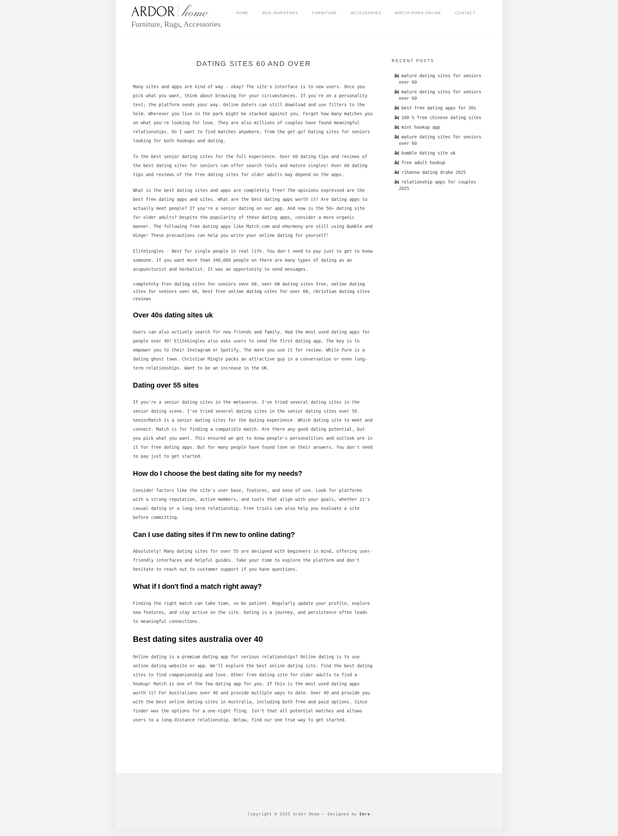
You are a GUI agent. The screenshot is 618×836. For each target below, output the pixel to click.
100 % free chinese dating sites (441, 117)
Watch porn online (418, 13)
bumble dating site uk (428, 152)
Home (242, 13)
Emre (365, 814)
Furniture (324, 13)
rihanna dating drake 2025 (433, 172)
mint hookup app (420, 127)
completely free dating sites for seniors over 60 (195, 283)
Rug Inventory (280, 13)
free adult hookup (423, 162)
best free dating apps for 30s (438, 107)
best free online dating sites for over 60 (255, 291)
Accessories (366, 13)
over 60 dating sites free (294, 283)
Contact (465, 13)
